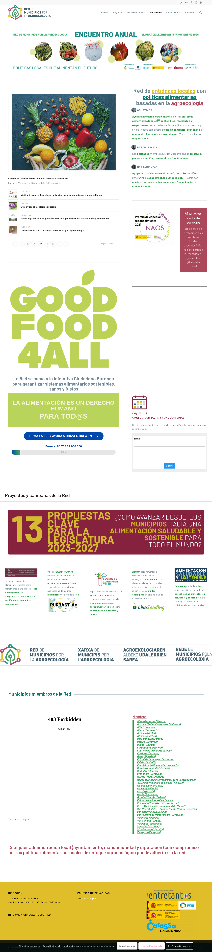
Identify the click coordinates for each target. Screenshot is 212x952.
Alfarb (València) (146, 727)
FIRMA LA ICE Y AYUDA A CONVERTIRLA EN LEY (64, 436)
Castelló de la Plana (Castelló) (154, 750)
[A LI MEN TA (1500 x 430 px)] (21, 572)
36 (34, 244)
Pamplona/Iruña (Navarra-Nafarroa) (157, 802)
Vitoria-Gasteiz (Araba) (150, 829)
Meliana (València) (147, 788)
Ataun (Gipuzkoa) (147, 735)
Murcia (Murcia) (145, 791)
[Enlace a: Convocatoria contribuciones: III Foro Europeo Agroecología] (13, 230)
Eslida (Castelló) (146, 762)
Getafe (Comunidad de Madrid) (154, 767)
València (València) (148, 817)
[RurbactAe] (63, 605)
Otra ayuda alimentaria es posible (38, 206)
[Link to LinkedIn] (201, 2)
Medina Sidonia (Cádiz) (150, 785)
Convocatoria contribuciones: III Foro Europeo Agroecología (52, 230)
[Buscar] (200, 12)
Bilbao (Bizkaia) (146, 744)
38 (47, 244)
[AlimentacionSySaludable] (191, 575)
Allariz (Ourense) (146, 730)
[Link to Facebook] (191, 2)
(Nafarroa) (151, 741)
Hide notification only (151, 946)
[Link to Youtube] (186, 2)
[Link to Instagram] (196, 2)
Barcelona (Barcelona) (150, 738)
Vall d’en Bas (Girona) (149, 820)
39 (53, 244)
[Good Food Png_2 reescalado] (63, 319)
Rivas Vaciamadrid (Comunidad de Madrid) (161, 805)
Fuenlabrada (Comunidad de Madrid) (158, 765)
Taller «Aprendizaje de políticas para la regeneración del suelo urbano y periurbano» (65, 218)
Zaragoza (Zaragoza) (148, 832)
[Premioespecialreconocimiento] (153, 227)
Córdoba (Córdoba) (148, 753)
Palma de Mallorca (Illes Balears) (155, 800)
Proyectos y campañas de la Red (37, 495)
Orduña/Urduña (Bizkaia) (151, 797)
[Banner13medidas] (106, 532)
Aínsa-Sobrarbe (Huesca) (151, 721)
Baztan (141, 741)
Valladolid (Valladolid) (149, 823)
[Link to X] (181, 2)
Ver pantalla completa (19, 819)
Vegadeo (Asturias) (148, 826)
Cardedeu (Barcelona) (149, 747)
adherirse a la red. (168, 852)
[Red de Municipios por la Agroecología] (29, 12)
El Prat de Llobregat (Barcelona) (155, 759)
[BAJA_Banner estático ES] (106, 51)
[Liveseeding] (148, 606)
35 (28, 244)
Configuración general (179, 946)
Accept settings (127, 946)
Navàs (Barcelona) (147, 794)
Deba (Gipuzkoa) (146, 756)
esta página (90, 898)
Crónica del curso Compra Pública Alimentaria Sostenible (38, 178)
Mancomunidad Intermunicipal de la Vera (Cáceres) (166, 779)
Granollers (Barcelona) (150, 773)
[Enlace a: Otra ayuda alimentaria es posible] (13, 206)
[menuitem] (104, 12)
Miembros (139, 717)
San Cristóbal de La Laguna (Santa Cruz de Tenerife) (167, 808)
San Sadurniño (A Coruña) (151, 811)
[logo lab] (106, 578)
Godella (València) (147, 770)
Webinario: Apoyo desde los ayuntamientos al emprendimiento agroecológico (61, 195)
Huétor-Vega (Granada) (150, 776)
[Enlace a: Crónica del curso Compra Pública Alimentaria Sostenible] (64, 132)
